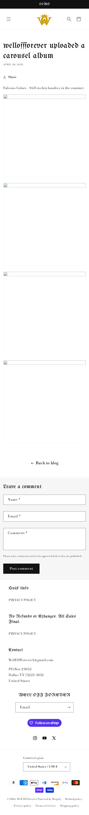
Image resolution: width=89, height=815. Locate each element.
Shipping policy (69, 805)
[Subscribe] (68, 707)
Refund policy (73, 799)
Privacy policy (22, 805)
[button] (8, 19)
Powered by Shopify (49, 799)
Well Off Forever (27, 799)
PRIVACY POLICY (22, 600)
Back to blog (47, 463)
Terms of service (45, 805)
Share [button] (12, 77)
